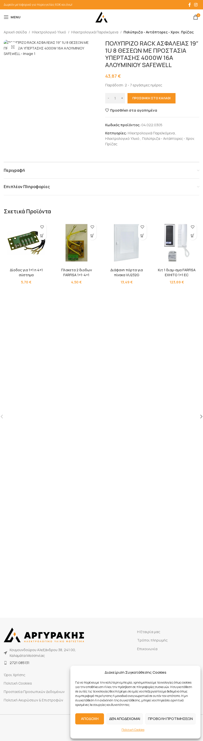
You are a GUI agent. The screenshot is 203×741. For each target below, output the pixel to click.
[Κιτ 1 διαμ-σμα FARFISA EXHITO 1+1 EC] (177, 243)
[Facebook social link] (190, 4)
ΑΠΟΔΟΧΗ (90, 718)
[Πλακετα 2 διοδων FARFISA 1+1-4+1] (76, 243)
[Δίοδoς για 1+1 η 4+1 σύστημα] (26, 243)
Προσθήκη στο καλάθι (151, 98)
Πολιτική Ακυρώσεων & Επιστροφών (33, 700)
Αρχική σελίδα (15, 32)
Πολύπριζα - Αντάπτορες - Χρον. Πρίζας (159, 32)
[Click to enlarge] (13, 47)
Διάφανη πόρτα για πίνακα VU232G (126, 272)
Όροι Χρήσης (14, 674)
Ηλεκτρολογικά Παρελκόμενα (94, 32)
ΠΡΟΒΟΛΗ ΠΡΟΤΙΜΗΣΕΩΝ (170, 718)
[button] (42, 235)
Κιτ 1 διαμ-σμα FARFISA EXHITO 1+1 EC (177, 272)
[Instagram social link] (196, 4)
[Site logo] (101, 16)
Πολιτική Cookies (133, 730)
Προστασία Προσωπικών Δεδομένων (34, 691)
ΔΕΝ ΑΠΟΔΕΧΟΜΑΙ (124, 718)
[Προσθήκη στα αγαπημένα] (42, 227)
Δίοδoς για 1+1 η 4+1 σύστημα (26, 272)
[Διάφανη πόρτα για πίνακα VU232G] (126, 243)
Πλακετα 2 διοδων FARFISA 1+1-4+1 (76, 272)
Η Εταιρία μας (148, 631)
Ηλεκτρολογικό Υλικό (49, 32)
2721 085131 (19, 662)
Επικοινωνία (147, 648)
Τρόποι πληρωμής (152, 640)
